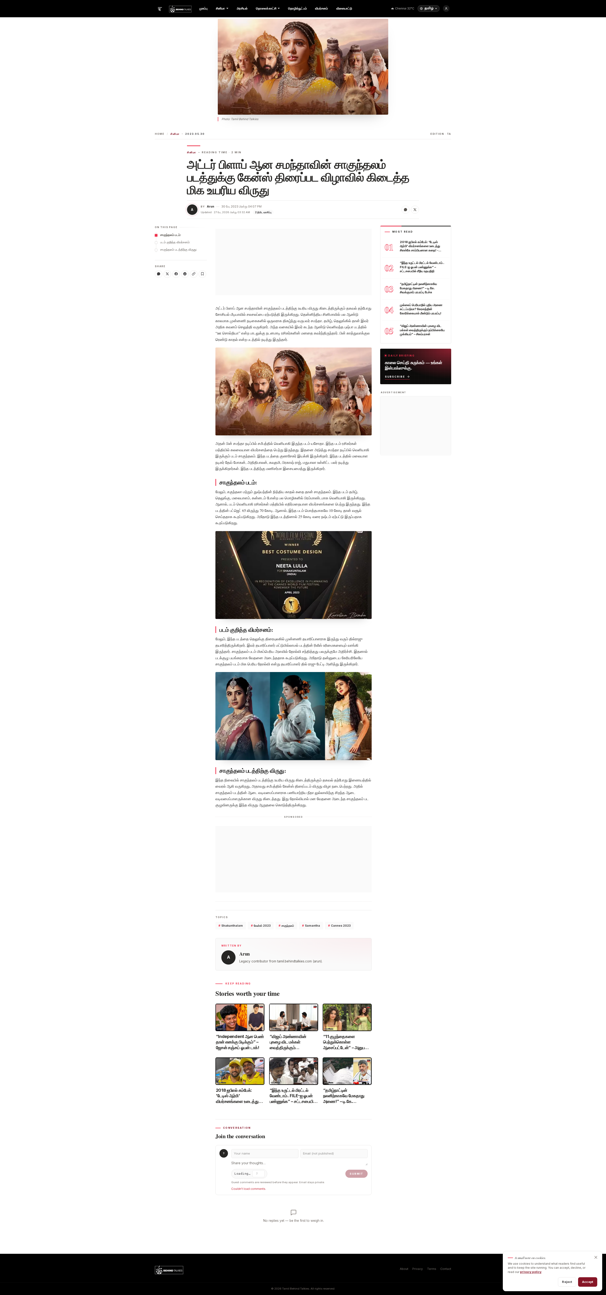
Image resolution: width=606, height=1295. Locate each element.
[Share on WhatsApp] (405, 210)
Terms (431, 1269)
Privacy (417, 1269)
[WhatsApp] (158, 274)
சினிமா (174, 133)
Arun (210, 206)
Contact (445, 1269)
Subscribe (395, 376)
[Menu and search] (160, 9)
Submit (356, 1173)
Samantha (311, 925)
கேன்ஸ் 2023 (261, 925)
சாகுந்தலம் (286, 925)
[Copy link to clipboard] (193, 274)
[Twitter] (167, 274)
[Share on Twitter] (415, 210)
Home (160, 133)
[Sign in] (446, 8)
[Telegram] (185, 274)
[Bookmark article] (202, 274)
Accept (587, 1282)
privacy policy (530, 1272)
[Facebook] (176, 274)
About (404, 1269)
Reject (567, 1282)
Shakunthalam (230, 925)
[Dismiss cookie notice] (596, 1257)
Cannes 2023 (339, 925)
